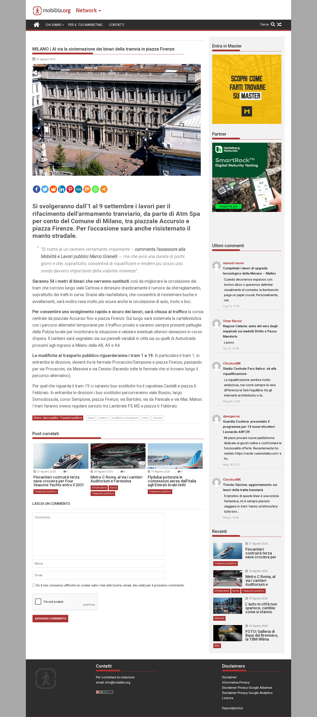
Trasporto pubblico (71, 417)
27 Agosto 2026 (46, 471)
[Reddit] (53, 189)
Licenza (227, 698)
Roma (113, 487)
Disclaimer (229, 677)
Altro (217, 645)
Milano (38, 417)
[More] (104, 189)
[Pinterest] (70, 189)
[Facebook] (36, 189)
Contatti (116, 25)
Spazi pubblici (51, 417)
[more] (104, 189)
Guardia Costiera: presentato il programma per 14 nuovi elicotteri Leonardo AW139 (249, 427)
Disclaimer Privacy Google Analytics (247, 693)
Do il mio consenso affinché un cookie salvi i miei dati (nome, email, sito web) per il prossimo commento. (110, 585)
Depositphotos (232, 708)
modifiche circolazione (124, 418)
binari (91, 418)
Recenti (219, 531)
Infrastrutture (99, 487)
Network (86, 10)
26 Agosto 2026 (103, 471)
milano (103, 418)
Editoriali (219, 618)
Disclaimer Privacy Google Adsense (247, 688)
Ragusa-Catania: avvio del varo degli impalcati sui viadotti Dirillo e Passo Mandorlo (250, 331)
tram (145, 418)
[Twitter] (45, 189)
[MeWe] (78, 189)
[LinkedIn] (62, 189)
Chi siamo (53, 25)
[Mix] (87, 189)
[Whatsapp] (95, 189)
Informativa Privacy (236, 682)
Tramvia (157, 418)
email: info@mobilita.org (113, 682)
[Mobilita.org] (36, 24)
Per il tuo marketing (85, 25)
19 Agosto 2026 (160, 471)
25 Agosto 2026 (258, 598)
